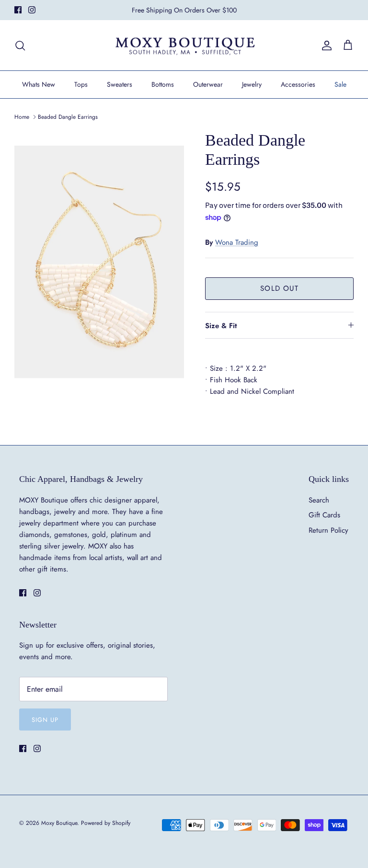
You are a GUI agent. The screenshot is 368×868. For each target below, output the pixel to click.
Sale (340, 84)
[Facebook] (18, 9)
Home (21, 117)
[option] (99, 258)
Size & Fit (221, 325)
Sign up (45, 719)
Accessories (298, 84)
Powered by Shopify (105, 823)
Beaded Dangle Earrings (68, 117)
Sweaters (119, 84)
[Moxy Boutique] (184, 45)
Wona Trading (236, 242)
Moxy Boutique (59, 823)
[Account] (325, 45)
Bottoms (162, 84)
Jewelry (252, 84)
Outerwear (208, 84)
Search (319, 500)
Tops (81, 84)
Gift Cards (324, 515)
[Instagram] (31, 9)
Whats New (38, 84)
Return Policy (328, 530)
